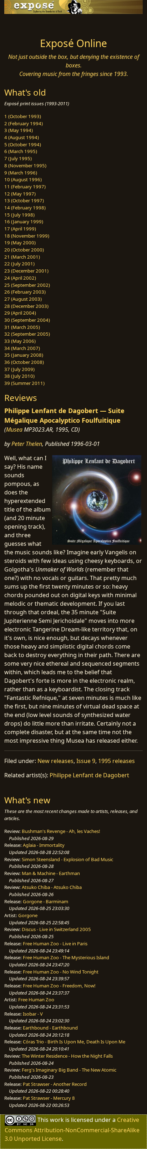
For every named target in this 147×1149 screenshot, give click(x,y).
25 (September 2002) (27, 285)
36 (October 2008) (24, 362)
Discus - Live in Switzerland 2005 (56, 929)
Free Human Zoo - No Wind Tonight (60, 971)
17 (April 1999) (20, 228)
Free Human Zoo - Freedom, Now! (59, 985)
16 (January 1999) (23, 221)
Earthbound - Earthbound (50, 1028)
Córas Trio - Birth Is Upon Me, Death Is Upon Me (74, 1041)
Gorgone (27, 915)
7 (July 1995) (18, 158)
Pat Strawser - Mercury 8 (49, 1098)
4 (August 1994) (21, 137)
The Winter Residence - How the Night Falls (67, 1056)
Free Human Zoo (36, 999)
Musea (14, 429)
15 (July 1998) (19, 215)
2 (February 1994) (23, 123)
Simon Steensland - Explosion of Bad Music (67, 859)
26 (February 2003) (25, 292)
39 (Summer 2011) (24, 383)
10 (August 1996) (23, 179)
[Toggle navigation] (23, 24)
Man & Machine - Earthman (51, 873)
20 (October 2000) (24, 249)
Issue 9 (85, 761)
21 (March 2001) (22, 257)
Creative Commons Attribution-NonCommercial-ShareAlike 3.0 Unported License (72, 1129)
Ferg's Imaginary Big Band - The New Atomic (69, 1070)
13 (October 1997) (24, 200)
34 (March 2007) (22, 348)
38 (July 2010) (19, 376)
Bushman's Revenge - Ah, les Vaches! (61, 831)
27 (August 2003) (23, 299)
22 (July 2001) (19, 263)
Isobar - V (33, 1014)
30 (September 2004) (27, 320)
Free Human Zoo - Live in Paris (55, 943)
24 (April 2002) (20, 278)
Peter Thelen (26, 444)
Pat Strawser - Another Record (55, 1084)
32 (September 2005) (27, 334)
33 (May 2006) (20, 341)
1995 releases (116, 761)
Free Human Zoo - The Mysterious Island (66, 957)
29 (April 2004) (20, 313)
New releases (55, 761)
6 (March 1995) (20, 151)
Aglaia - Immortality (44, 845)
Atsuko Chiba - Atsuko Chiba (52, 887)
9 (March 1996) (20, 172)
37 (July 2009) (19, 369)
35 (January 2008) (23, 355)
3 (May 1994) (18, 130)
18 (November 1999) (26, 236)
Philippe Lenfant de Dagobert (89, 775)
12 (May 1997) (20, 193)
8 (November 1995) (25, 165)
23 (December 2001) (26, 271)
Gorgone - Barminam (45, 901)
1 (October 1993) (22, 116)
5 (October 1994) (22, 144)
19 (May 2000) (20, 242)
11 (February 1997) (25, 186)
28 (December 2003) (26, 306)
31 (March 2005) (22, 327)
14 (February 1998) (25, 207)
